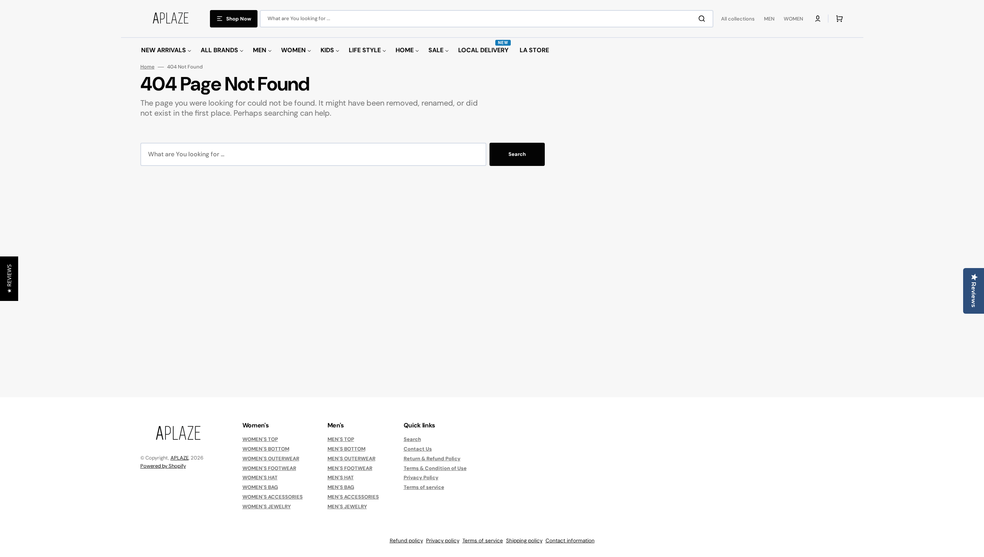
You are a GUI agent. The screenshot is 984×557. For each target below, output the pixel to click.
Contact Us (418, 449)
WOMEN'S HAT (260, 477)
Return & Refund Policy (432, 458)
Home (147, 67)
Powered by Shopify (163, 466)
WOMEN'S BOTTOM (265, 449)
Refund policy (406, 540)
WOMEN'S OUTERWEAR (270, 458)
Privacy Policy (421, 477)
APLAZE (180, 457)
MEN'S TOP (340, 439)
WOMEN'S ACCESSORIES (272, 497)
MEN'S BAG (340, 487)
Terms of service (424, 487)
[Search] (703, 18)
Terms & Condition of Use (435, 468)
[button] (817, 18)
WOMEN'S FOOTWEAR (269, 468)
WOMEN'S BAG (260, 487)
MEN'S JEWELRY (347, 506)
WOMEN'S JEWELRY (266, 506)
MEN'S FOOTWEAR (349, 468)
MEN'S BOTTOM (346, 449)
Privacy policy (442, 540)
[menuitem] (166, 50)
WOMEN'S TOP (260, 439)
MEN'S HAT (340, 477)
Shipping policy (524, 540)
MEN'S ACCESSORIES (353, 497)
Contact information (570, 540)
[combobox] (486, 18)
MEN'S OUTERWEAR (351, 458)
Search (517, 154)
